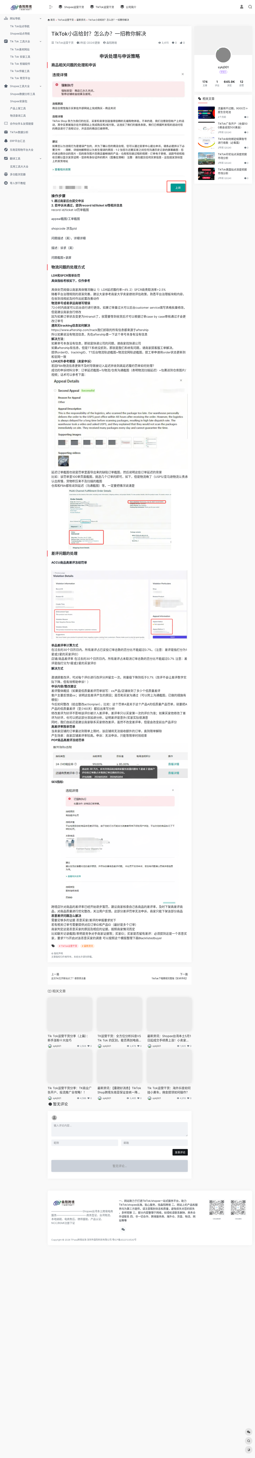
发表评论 (180, 1152)
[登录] (242, 7)
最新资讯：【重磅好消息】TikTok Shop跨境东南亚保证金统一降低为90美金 (119, 1090)
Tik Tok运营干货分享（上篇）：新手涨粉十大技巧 (68, 1038)
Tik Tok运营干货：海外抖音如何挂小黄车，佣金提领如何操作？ (169, 1090)
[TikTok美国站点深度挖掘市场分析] (206, 174)
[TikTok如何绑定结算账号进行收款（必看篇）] (206, 143)
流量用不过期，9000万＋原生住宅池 (233, 110)
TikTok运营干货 (66, 19)
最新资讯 (81, 19)
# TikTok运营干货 (68, 946)
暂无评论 (60, 1104)
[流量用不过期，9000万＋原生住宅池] (206, 112)
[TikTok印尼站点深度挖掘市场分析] (206, 158)
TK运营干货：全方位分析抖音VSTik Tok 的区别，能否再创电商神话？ (119, 1038)
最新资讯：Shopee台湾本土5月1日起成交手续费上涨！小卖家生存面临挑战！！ (169, 1038)
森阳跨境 (111, 42)
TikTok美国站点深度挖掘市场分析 (232, 171)
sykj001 (57, 1046)
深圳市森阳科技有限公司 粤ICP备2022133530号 (111, 1239)
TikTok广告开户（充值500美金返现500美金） (233, 125)
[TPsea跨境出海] (65, 1203)
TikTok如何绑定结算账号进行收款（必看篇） (232, 140)
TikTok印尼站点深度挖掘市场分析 (232, 156)
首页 (52, 19)
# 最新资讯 (87, 946)
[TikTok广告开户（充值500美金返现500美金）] (206, 128)
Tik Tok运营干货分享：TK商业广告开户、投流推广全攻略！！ (70, 1090)
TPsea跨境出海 (78, 1239)
